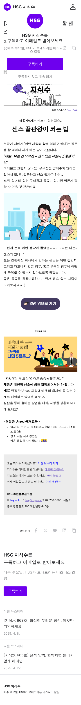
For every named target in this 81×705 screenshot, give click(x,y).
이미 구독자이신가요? (35, 92)
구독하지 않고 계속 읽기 (35, 76)
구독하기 (35, 64)
